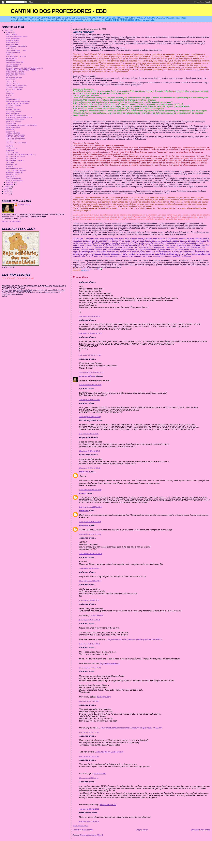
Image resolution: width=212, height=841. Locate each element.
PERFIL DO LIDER (12, 44)
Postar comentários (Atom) (91, 835)
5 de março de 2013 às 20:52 (89, 620)
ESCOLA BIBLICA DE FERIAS (16, 50)
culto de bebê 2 (11, 82)
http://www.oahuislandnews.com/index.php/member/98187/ (135, 639)
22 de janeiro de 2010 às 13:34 (90, 522)
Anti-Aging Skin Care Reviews (109, 752)
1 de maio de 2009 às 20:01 (89, 434)
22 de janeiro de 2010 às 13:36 (90, 534)
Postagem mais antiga (200, 830)
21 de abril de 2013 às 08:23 (89, 701)
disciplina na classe (12, 42)
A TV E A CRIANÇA (12, 113)
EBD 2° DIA (10, 54)
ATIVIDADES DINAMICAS (14, 172)
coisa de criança (87, 376)
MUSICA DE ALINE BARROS (15, 139)
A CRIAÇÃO (10, 93)
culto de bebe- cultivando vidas (16, 86)
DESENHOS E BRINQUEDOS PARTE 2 (19, 117)
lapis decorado (11, 131)
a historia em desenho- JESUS (16, 143)
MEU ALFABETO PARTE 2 (15, 160)
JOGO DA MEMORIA (13, 133)
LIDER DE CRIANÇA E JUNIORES (17, 103)
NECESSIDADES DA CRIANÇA (16, 46)
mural (7, 97)
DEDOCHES (10, 162)
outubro (9, 32)
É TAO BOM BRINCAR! (13, 178)
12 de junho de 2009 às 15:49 (89, 451)
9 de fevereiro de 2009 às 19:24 (90, 385)
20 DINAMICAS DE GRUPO (15, 72)
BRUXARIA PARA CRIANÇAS (16, 119)
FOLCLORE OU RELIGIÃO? (15, 156)
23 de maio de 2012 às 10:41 (89, 600)
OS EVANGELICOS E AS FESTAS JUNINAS (20, 154)
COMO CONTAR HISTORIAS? (16, 170)
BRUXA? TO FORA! (12, 174)
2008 (6, 187)
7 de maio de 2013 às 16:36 (89, 732)
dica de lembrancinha (13, 127)
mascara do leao (11, 34)
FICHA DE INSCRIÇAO (13, 64)
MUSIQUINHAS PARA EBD (15, 137)
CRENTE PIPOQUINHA (13, 121)
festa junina (10, 145)
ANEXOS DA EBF (12, 58)
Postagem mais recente (83, 830)
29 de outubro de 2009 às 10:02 (90, 490)
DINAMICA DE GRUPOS (14, 78)
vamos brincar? (11, 176)
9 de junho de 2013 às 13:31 (89, 821)
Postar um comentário (80, 826)
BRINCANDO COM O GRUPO (16, 74)
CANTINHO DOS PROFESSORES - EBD (58, 11)
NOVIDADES (10, 107)
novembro (10, 182)
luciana (82, 493)
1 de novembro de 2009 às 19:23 (90, 507)
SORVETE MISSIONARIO (14, 180)
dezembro (10, 184)
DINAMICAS (85, 271)
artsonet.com (97, 615)
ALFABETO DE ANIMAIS (14, 90)
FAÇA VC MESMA (12, 152)
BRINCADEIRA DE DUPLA (15, 168)
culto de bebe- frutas (13, 84)
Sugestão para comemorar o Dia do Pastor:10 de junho (24, 68)
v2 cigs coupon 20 (108, 804)
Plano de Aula (10, 80)
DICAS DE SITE (11, 48)
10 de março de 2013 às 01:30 (90, 668)
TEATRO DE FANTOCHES (14, 88)
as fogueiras (10, 150)
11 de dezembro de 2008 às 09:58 (91, 372)
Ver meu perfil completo (11, 221)
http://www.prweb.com (110, 663)
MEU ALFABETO (11, 158)
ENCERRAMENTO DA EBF (15, 62)
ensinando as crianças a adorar (16, 36)
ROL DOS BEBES (12, 66)
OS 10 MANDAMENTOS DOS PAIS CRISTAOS (21, 125)
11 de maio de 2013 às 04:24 (89, 778)
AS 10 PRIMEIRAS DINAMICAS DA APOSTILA (21, 70)
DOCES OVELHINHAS (13, 105)
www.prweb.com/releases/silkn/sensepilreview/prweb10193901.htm (131, 728)
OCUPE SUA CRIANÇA (13, 111)
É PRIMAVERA (11, 123)
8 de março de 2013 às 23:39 (89, 644)
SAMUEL (9, 91)
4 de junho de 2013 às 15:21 (89, 809)
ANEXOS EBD (10, 60)
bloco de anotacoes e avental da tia (18, 101)
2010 (6, 191)
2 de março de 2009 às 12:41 (89, 400)
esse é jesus (10, 141)
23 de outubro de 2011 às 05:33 (90, 568)
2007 (6, 30)
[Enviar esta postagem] (101, 269)
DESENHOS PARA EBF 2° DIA (16, 56)
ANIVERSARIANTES (13, 99)
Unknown (84, 472)
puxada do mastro (12, 149)
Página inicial (142, 830)
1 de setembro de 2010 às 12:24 (90, 554)
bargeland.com (104, 697)
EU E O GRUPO (11, 76)
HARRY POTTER (11, 164)
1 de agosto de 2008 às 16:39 (89, 316)
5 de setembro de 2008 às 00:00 (90, 333)
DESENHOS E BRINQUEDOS (16, 115)
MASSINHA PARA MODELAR (15, 135)
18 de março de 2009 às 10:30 (90, 417)
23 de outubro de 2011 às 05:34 (90, 581)
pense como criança (12, 40)
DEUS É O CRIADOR (13, 52)
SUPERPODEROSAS (13, 109)
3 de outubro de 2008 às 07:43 (90, 355)
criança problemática (12, 38)
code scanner (100, 773)
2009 (6, 189)
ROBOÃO (9, 95)
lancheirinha (10, 129)
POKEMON (9, 166)
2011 (6, 194)
